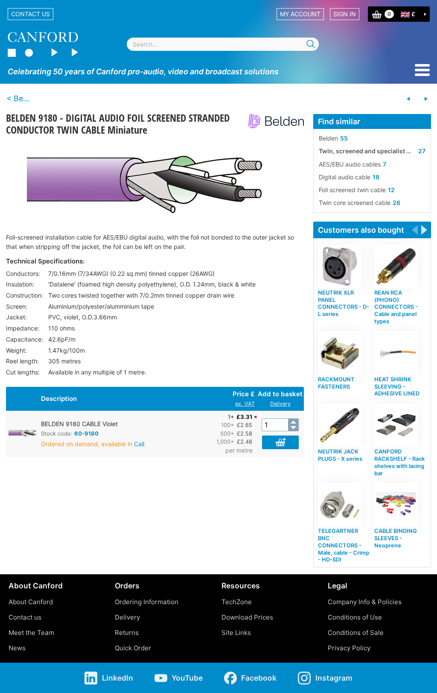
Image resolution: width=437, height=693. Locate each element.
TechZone (236, 602)
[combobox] (223, 44)
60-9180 (86, 433)
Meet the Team (31, 633)
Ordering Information (146, 602)
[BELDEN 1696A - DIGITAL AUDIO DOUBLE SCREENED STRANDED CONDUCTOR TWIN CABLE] (408, 99)
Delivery (280, 404)
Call (139, 443)
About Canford (31, 602)
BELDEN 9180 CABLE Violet (79, 423)
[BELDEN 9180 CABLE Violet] (155, 182)
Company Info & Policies (365, 602)
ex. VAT (245, 404)
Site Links (236, 633)
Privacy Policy (349, 648)
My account (300, 14)
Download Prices (247, 617)
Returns (127, 633)
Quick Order (133, 648)
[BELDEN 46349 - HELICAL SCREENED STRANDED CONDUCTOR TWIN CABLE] (426, 99)
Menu (422, 70)
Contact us (30, 14)
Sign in (344, 14)
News (17, 648)
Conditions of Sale (356, 633)
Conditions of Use (355, 617)
